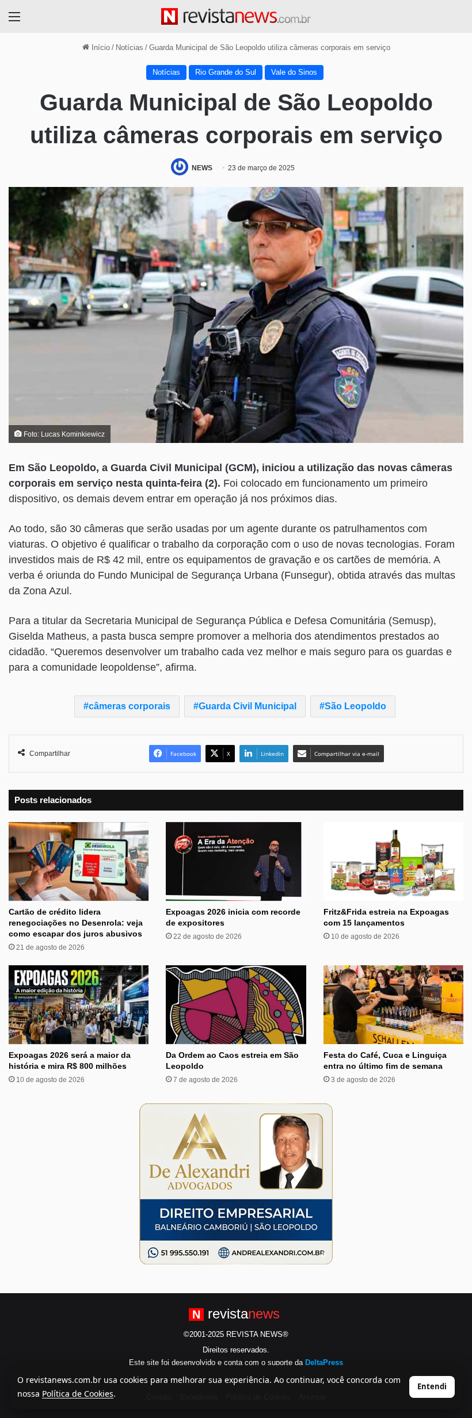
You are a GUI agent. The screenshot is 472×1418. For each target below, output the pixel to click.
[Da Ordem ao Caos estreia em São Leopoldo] (236, 1004)
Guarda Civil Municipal (247, 706)
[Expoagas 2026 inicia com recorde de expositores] (236, 861)
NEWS (202, 168)
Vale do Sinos (294, 72)
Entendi (432, 1386)
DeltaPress (324, 1362)
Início (99, 47)
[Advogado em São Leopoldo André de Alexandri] (236, 1183)
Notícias (129, 47)
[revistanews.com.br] (236, 16)
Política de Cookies (77, 1393)
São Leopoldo (355, 706)
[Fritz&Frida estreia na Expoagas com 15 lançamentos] (393, 861)
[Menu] (14, 21)
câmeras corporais (129, 706)
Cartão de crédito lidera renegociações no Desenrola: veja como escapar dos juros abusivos (76, 922)
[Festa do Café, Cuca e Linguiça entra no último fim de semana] (393, 1004)
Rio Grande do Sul (225, 72)
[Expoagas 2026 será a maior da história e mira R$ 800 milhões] (79, 1004)
